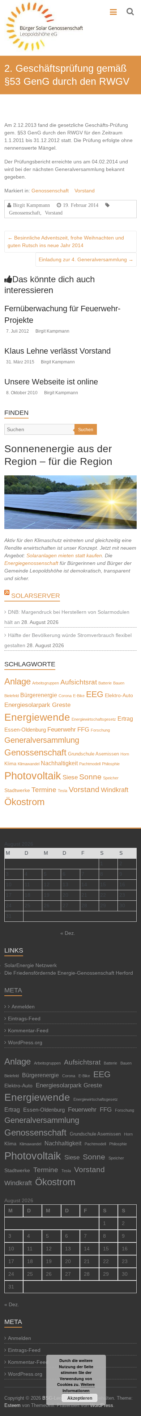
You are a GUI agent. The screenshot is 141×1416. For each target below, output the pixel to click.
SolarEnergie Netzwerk (30, 965)
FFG (83, 729)
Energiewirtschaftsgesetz (94, 719)
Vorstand (84, 190)
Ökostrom (24, 801)
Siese (70, 777)
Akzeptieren (79, 1398)
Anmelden (23, 1006)
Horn (124, 754)
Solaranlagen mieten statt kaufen (64, 555)
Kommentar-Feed (28, 1030)
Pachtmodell (90, 764)
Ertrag (125, 719)
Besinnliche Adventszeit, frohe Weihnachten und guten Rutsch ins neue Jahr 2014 (66, 241)
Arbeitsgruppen (45, 683)
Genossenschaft (50, 190)
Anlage (17, 681)
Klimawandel (28, 764)
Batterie (105, 683)
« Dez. (67, 933)
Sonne (90, 776)
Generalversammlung (41, 740)
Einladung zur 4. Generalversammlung (86, 259)
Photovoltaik (32, 776)
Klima (10, 763)
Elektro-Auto (119, 695)
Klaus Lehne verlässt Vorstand (57, 350)
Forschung (100, 730)
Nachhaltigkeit (59, 763)
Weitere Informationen (79, 1387)
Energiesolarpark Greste (37, 704)
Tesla (62, 790)
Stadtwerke (17, 790)
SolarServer (35, 595)
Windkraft (114, 790)
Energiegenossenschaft (31, 563)
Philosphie (111, 764)
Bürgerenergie (38, 695)
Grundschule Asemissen (93, 754)
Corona (65, 696)
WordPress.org (25, 1042)
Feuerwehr (61, 729)
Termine (43, 790)
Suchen (85, 429)
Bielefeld (11, 696)
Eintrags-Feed (24, 1018)
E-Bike (79, 696)
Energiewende (37, 717)
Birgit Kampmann (31, 205)
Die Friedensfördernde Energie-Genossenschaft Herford (68, 973)
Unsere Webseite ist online (51, 381)
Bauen (118, 683)
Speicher (111, 778)
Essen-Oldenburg (25, 730)
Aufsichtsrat (78, 682)
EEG (94, 694)
